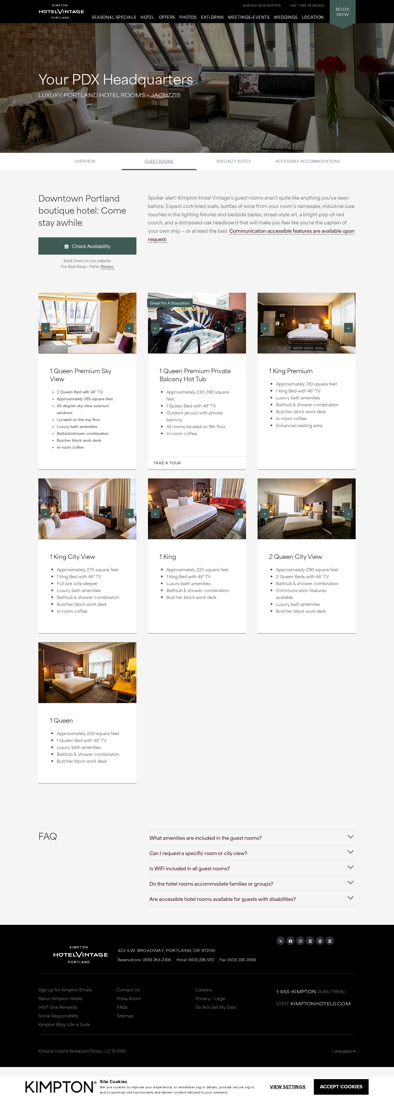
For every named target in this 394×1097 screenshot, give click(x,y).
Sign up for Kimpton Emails (65, 989)
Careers (204, 989)
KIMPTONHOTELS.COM (320, 1003)
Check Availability (89, 245)
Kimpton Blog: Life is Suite (64, 1024)
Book (343, 11)
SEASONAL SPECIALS (114, 17)
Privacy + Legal (210, 998)
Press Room (129, 998)
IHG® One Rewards (57, 1007)
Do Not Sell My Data (216, 1007)
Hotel (147, 17)
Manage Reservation (262, 5)
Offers (167, 17)
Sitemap (125, 1015)
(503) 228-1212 (201, 959)
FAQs (122, 1007)
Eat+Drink (212, 17)
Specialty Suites (233, 161)
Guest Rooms (159, 161)
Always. (107, 266)
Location (313, 17)
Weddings (285, 17)
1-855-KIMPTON (296, 991)
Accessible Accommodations (308, 161)
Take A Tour (167, 462)
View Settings (287, 1086)
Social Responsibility (58, 1015)
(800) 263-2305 (157, 959)
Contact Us (128, 989)
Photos (187, 17)
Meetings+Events (248, 17)
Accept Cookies (341, 1086)
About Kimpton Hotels (60, 998)
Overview (84, 161)
